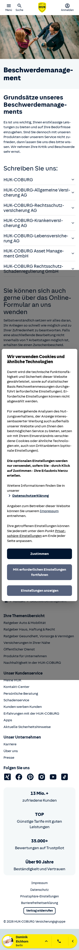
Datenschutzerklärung (30, 496)
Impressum (49, 511)
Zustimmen (39, 554)
